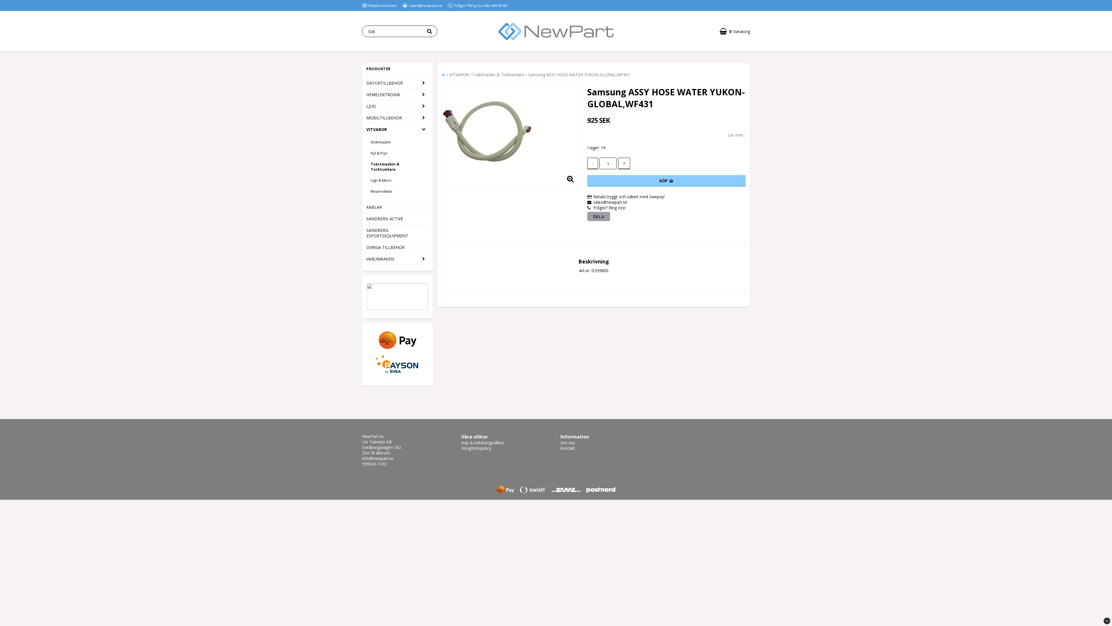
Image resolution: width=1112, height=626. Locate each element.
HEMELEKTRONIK (383, 94)
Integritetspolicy (476, 448)
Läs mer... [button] (737, 135)
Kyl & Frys (379, 153)
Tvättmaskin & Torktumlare (385, 166)
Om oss (567, 442)
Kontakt (567, 448)
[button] (735, 31)
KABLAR (374, 207)
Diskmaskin (381, 142)
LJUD (371, 106)
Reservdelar (381, 191)
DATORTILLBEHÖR (384, 83)
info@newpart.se (378, 458)
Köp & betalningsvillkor (482, 442)
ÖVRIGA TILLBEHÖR (385, 247)
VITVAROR (376, 129)
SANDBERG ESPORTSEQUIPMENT (387, 233)
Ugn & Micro (381, 180)
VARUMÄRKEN (380, 259)
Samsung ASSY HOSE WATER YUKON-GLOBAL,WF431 (579, 74)
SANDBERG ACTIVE (384, 218)
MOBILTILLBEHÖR (384, 118)
